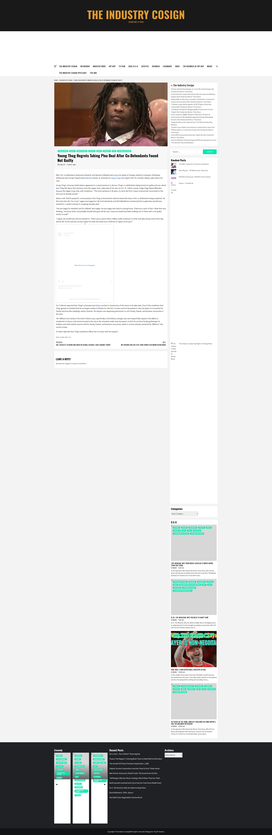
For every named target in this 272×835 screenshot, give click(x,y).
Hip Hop (112, 66)
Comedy (59, 759)
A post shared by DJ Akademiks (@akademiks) (84, 299)
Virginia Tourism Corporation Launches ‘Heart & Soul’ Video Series (134, 768)
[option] (62, 789)
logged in (68, 363)
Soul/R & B (133, 66)
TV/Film (122, 66)
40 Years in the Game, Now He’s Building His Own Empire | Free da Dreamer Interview (193, 723)
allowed (59, 191)
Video (177, 66)
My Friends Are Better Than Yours (190, 585)
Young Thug (115, 178)
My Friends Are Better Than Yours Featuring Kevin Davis (143, 343)
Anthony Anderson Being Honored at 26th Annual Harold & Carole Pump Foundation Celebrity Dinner (80, 799)
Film (58, 777)
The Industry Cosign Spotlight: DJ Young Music (195, 344)
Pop (114, 151)
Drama (59, 770)
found (115, 175)
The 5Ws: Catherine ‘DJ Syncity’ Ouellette (194, 164)
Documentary (61, 766)
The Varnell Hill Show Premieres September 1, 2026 (129, 763)
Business (156, 66)
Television (78, 777)
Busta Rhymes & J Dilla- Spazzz (121, 792)
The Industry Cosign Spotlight (73, 73)
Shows (96, 773)
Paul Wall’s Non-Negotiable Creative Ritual (188, 669)
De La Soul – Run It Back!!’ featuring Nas (124, 754)
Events (96, 763)
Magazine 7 (150, 832)
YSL (70, 337)
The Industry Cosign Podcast (182, 591)
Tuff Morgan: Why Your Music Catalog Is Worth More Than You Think (192, 564)
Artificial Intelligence (180, 582)
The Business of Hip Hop (193, 66)
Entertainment (61, 773)
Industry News (99, 66)
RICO (89, 178)
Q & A (189, 530)
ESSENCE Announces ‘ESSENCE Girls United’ (195, 177)
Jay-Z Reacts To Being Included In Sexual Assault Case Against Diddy (83, 343)
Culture (59, 763)
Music (99, 151)
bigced (63, 164)
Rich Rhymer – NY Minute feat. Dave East (193, 170)
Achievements (79, 756)
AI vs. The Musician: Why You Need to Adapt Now (189, 617)
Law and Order (63, 151)
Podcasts (107, 151)
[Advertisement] (136, 47)
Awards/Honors (80, 759)
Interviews (85, 66)
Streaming (60, 787)
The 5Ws (93, 73)
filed (98, 305)
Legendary (167, 66)
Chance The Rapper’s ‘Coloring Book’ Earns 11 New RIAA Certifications (135, 759)
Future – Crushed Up (186, 183)
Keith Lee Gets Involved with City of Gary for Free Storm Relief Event (135, 783)
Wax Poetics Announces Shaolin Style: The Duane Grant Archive (133, 773)
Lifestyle (145, 66)
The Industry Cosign (136, 14)
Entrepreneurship (187, 686)
